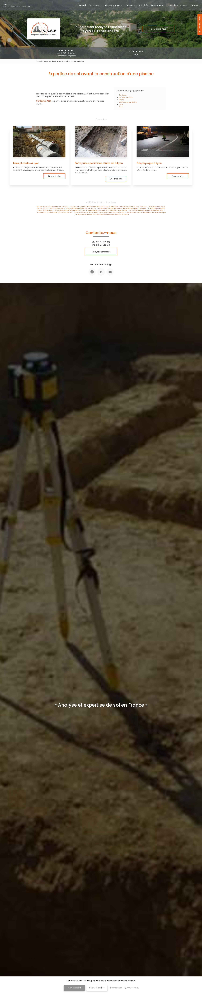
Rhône (121, 100)
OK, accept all (75, 988)
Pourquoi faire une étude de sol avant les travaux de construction (99, 212)
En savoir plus (54, 176)
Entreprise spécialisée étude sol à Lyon (99, 163)
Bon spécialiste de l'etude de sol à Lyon (70, 210)
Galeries (129, 5)
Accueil (82, 5)
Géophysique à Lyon (149, 163)
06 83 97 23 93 (66, 50)
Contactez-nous (158, 29)
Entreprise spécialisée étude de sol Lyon (52, 206)
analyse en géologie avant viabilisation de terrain (89, 206)
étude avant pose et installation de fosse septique (146, 212)
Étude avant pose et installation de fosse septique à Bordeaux (122, 208)
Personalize (117, 988)
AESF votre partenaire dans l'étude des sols (146, 210)
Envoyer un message (101, 251)
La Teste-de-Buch (126, 97)
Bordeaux (122, 95)
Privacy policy (133, 988)
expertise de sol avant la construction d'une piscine (107, 210)
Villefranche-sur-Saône (128, 102)
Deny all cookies (97, 988)
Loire (121, 104)
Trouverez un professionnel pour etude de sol (54, 212)
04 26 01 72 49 (136, 51)
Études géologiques (111, 5)
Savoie (121, 107)
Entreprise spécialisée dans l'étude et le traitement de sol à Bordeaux (102, 214)
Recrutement (157, 5)
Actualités (143, 5)
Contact (195, 5)
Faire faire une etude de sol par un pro (81, 208)
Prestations (94, 5)
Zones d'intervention (176, 5)
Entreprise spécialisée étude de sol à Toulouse (129, 206)
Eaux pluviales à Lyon (26, 163)
